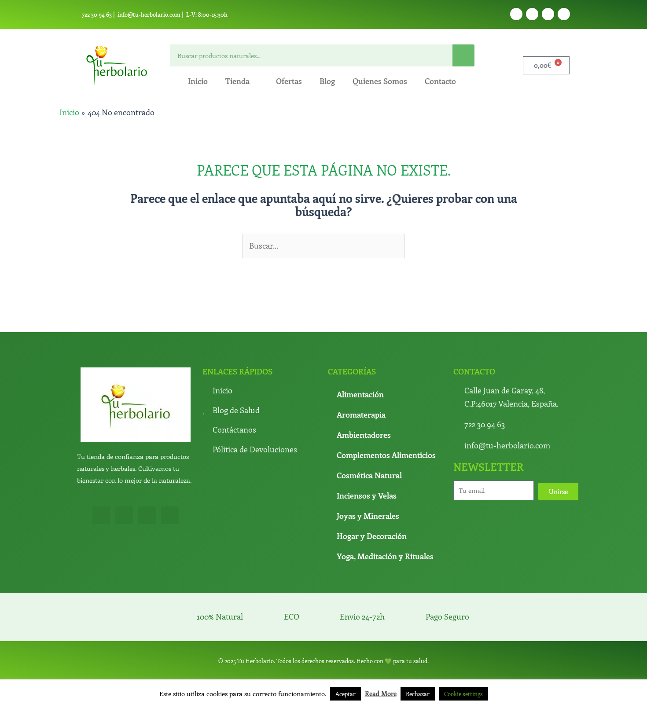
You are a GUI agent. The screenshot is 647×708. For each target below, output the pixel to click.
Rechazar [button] (418, 693)
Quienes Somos (380, 81)
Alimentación (360, 394)
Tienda (237, 81)
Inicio (198, 81)
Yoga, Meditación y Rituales (385, 556)
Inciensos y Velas (367, 495)
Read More (381, 693)
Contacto (440, 81)
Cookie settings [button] (463, 693)
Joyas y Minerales (368, 515)
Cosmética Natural (369, 475)
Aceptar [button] (345, 693)
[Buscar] (463, 55)
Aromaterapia (361, 414)
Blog (327, 81)
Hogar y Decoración (372, 536)
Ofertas (289, 81)
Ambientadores (364, 434)
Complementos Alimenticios (386, 455)
